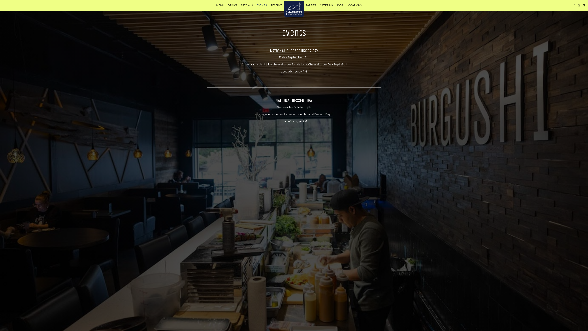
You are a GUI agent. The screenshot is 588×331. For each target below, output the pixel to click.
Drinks (232, 5)
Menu (220, 5)
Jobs (340, 5)
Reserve (276, 5)
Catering (326, 5)
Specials (247, 5)
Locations (354, 5)
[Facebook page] (574, 5)
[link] (294, 9)
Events (261, 5)
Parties (311, 5)
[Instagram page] (579, 5)
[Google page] (584, 5)
